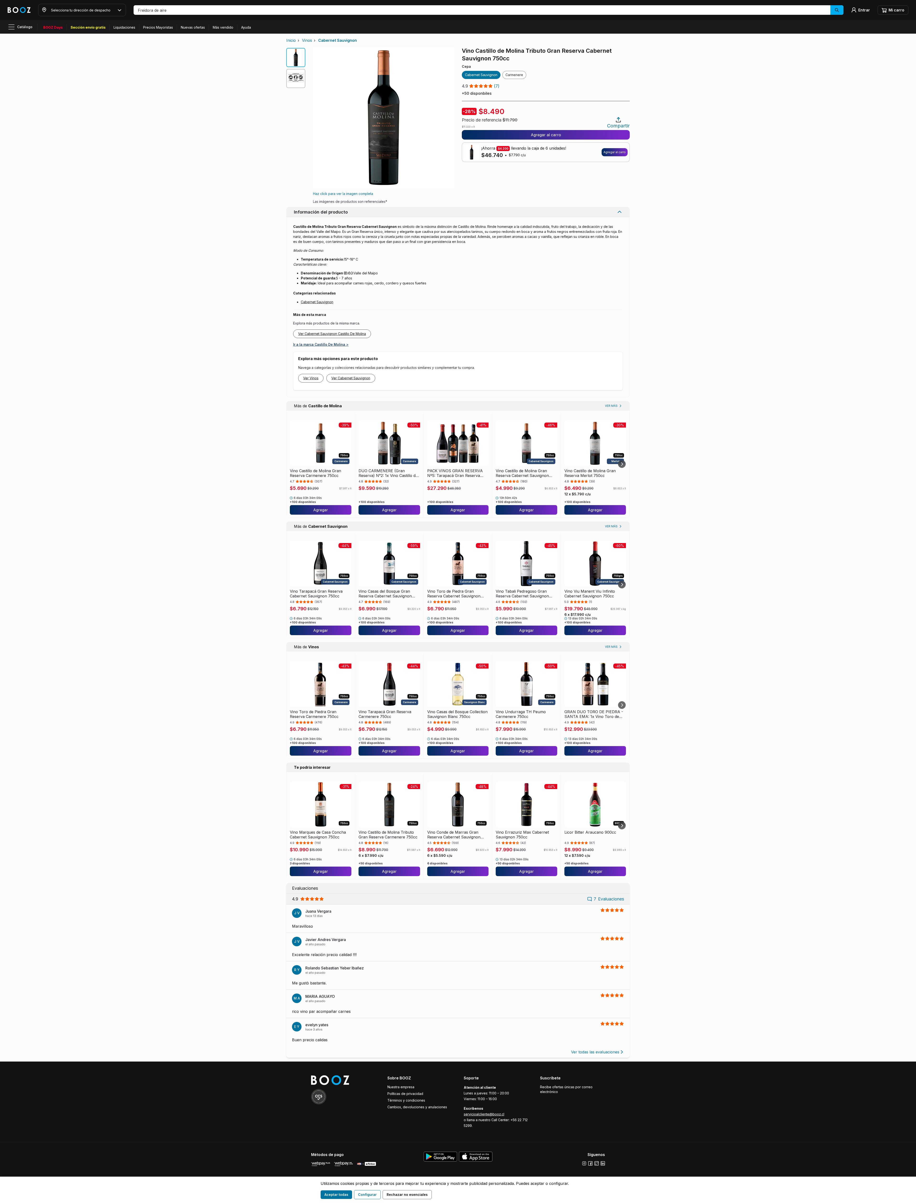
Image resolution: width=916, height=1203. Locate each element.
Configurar (367, 1195)
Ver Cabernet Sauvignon (350, 378)
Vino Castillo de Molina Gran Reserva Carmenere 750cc (315, 473)
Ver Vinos (310, 378)
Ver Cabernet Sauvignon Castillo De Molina (332, 334)
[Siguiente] (622, 464)
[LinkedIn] (603, 1163)
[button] (488, 10)
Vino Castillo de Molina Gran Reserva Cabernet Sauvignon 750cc (522, 473)
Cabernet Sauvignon (337, 40)
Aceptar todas (336, 1195)
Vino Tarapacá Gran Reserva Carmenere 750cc (385, 714)
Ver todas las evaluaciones (595, 1052)
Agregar (320, 509)
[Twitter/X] (596, 1163)
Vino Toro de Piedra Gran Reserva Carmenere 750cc (314, 714)
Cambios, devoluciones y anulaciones (417, 1107)
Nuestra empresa (400, 1087)
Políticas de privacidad (405, 1094)
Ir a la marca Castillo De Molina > (321, 344)
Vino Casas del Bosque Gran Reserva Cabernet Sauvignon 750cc (385, 593)
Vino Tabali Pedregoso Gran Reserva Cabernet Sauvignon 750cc (522, 593)
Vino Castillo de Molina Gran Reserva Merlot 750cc (590, 473)
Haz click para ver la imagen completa (343, 194)
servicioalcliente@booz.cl (484, 1114)
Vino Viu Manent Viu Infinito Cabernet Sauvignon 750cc (589, 593)
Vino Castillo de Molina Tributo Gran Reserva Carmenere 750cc (388, 834)
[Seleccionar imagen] (295, 57)
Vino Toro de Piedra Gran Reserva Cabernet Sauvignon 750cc (453, 593)
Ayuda (246, 27)
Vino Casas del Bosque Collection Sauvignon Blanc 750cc (457, 714)
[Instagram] (584, 1163)
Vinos (307, 40)
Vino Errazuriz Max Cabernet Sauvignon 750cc (522, 834)
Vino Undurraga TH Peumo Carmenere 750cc (521, 714)
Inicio (291, 40)
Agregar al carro (546, 134)
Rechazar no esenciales (407, 1195)
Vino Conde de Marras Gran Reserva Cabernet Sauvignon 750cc (453, 834)
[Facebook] (590, 1163)
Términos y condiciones (406, 1100)
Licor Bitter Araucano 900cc (590, 832)
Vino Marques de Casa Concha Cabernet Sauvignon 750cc (318, 834)
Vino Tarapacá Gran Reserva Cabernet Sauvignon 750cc (316, 593)
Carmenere (514, 75)
